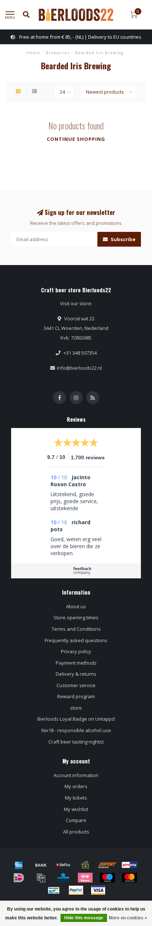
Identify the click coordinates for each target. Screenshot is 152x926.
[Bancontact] (54, 890)
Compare (76, 820)
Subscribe (122, 239)
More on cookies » (128, 917)
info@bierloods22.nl (79, 368)
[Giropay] (129, 864)
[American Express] (19, 864)
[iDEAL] (19, 877)
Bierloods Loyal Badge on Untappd (76, 719)
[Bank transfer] (41, 864)
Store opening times (76, 617)
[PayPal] (76, 890)
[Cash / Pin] (85, 864)
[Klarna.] (85, 877)
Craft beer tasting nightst (76, 741)
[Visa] (98, 890)
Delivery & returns (76, 674)
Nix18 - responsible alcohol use (76, 730)
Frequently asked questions (76, 640)
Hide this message (83, 917)
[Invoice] (41, 877)
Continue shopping (76, 139)
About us (76, 606)
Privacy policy (76, 651)
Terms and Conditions (76, 629)
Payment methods (76, 662)
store (76, 707)
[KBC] (63, 877)
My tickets (76, 797)
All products (76, 831)
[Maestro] (107, 877)
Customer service (76, 685)
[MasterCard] (129, 877)
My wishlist (76, 809)
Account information (76, 775)
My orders (76, 786)
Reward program (76, 696)
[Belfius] (63, 864)
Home (33, 52)
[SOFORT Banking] (107, 864)
